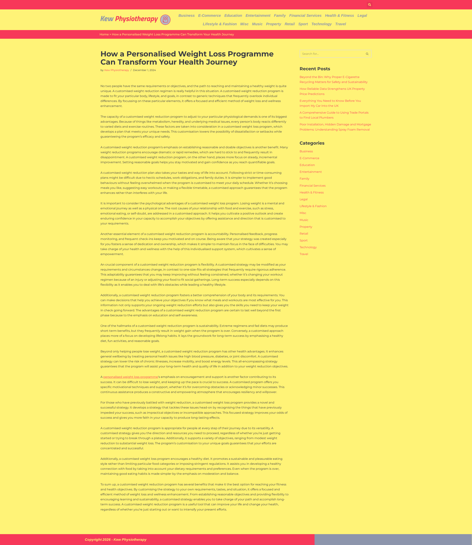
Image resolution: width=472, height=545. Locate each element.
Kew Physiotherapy (116, 70)
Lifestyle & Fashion (220, 24)
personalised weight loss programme (130, 377)
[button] (369, 5)
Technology (321, 24)
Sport (303, 24)
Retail (290, 24)
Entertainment (258, 15)
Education (233, 15)
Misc (244, 24)
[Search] (367, 54)
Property (273, 24)
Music (257, 24)
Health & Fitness (339, 15)
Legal (362, 15)
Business (186, 15)
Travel (340, 24)
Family (280, 15)
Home (104, 34)
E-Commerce (209, 15)
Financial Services (305, 15)
